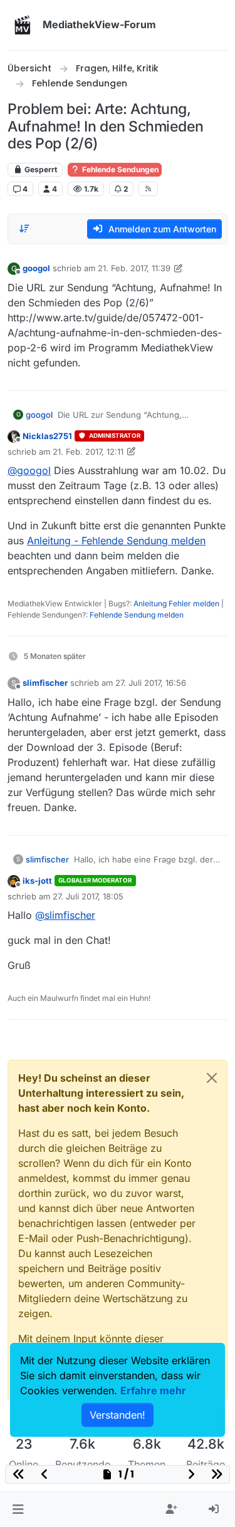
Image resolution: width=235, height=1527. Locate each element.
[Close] (212, 1077)
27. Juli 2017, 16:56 (150, 683)
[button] (18, 1509)
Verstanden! (117, 1415)
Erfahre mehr (153, 1390)
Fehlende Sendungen (119, 169)
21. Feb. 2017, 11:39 (134, 268)
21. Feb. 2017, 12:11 (88, 452)
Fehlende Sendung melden (137, 614)
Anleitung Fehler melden (176, 603)
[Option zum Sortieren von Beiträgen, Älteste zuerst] (24, 228)
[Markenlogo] (23, 25)
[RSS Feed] (148, 188)
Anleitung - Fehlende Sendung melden (116, 540)
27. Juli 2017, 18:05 (88, 896)
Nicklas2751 (47, 436)
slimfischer (45, 683)
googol (36, 268)
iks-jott (37, 881)
